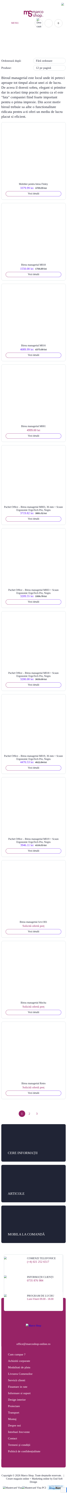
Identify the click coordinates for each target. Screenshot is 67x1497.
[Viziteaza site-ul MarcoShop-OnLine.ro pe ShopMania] (56, 1488)
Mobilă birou (24, 48)
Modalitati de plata (19, 1367)
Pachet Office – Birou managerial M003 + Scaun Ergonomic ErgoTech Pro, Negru (33, 591)
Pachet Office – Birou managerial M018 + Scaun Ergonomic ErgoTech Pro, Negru (33, 674)
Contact (12, 1438)
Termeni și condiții (19, 1444)
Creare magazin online (17, 1478)
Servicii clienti (16, 1380)
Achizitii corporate (19, 1360)
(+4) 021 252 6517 (38, 1261)
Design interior (17, 1399)
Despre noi (14, 1425)
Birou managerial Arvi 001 (33, 922)
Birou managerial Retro (33, 1083)
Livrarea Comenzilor (20, 1373)
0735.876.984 (34, 4)
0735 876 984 (35, 1280)
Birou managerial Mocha (33, 1002)
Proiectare (14, 1406)
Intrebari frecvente (19, 1432)
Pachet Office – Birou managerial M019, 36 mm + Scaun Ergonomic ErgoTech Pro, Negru (33, 757)
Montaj (12, 1419)
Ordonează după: (11, 60)
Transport (13, 1412)
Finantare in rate (17, 1386)
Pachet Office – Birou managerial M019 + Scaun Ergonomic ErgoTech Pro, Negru (33, 840)
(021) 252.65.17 (15, 4)
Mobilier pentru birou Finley (33, 184)
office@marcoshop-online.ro (33, 1344)
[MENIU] (8, 23)
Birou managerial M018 (33, 264)
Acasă (9, 48)
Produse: (6, 67)
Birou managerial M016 (33, 345)
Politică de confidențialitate (24, 1451)
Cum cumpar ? (16, 1354)
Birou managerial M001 (33, 426)
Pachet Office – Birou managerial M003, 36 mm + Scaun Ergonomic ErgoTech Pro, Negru (33, 508)
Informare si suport (19, 1393)
